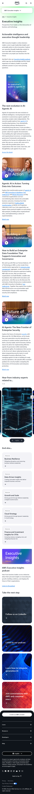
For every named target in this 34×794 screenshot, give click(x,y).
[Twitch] (14, 771)
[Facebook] (5, 771)
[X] (2, 771)
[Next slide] (22, 440)
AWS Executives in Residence (14, 192)
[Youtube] (16, 771)
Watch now (5, 219)
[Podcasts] (19, 771)
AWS (3, 17)
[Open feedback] (32, 397)
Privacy (4, 781)
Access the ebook (7, 152)
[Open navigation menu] (2, 3)
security (24, 334)
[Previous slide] (12, 440)
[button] (12, 10)
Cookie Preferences (7, 786)
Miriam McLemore (17, 194)
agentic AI (23, 121)
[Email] (22, 771)
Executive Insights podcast (22, 59)
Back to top (15, 776)
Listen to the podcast (8, 586)
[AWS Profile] (31, 3)
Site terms (10, 781)
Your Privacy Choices (7, 783)
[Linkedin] (8, 771)
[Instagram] (11, 771)
